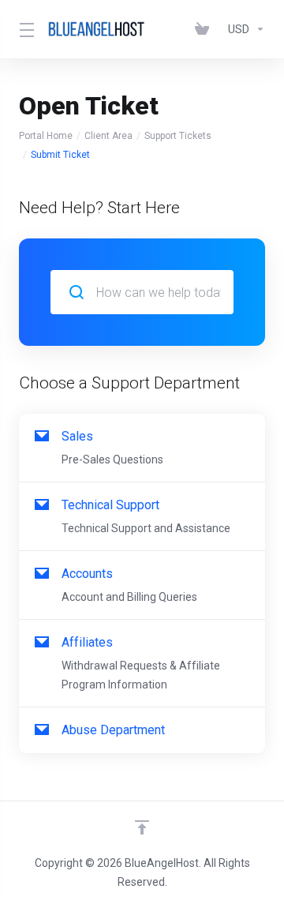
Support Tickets (177, 135)
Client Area (108, 135)
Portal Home (46, 135)
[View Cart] (205, 29)
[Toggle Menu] (24, 29)
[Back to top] (142, 827)
